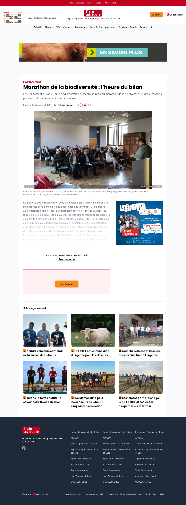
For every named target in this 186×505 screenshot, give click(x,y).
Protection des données (131, 494)
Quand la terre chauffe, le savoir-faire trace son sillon (42, 400)
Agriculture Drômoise (81, 458)
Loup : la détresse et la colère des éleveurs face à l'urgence (140, 353)
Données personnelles (94, 494)
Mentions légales (73, 494)
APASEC (75, 437)
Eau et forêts (96, 27)
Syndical (123, 27)
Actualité (38, 27)
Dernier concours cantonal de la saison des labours (43, 353)
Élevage (49, 27)
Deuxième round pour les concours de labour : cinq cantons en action (87, 402)
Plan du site (112, 494)
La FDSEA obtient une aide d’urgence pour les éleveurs (90, 353)
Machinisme (110, 27)
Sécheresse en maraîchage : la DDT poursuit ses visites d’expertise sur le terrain (139, 402)
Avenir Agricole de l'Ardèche (84, 443)
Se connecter (66, 259)
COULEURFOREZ (79, 482)
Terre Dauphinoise (79, 470)
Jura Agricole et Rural (81, 476)
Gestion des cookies (154, 494)
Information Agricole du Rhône (85, 432)
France (143, 27)
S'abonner (156, 14)
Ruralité (133, 27)
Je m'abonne (67, 284)
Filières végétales (64, 27)
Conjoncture (81, 27)
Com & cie (43, 494)
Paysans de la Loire (80, 464)
